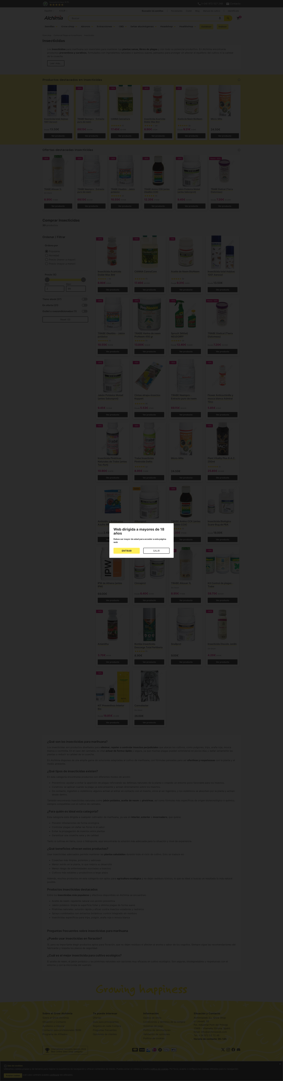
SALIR (156, 550)
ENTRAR (127, 550)
